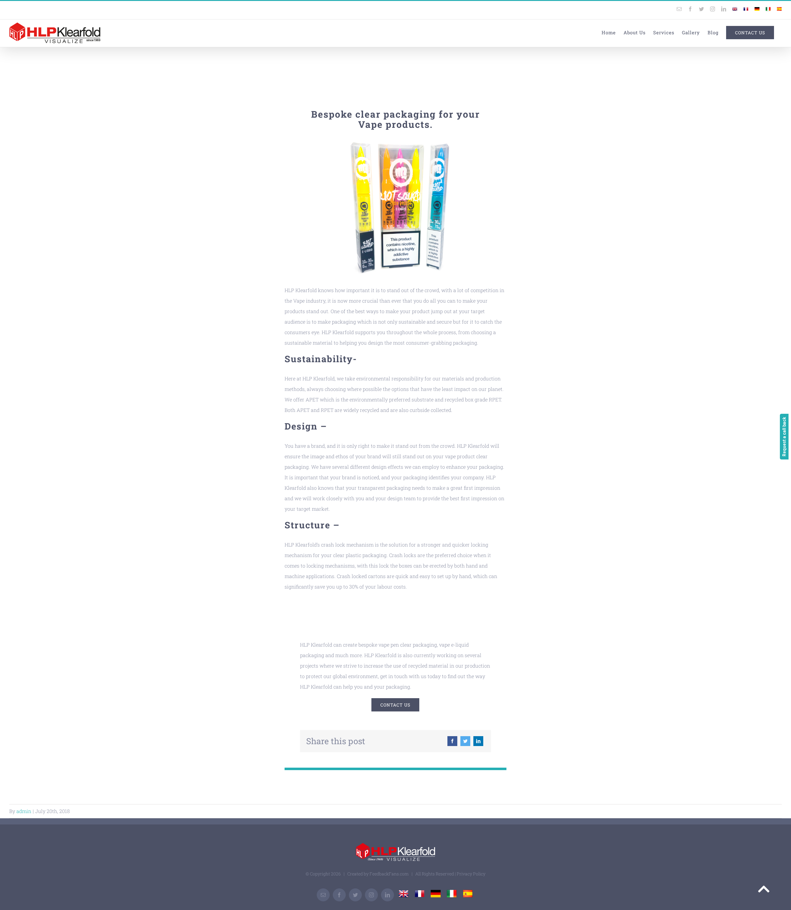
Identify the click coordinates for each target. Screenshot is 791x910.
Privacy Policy (471, 874)
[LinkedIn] (478, 741)
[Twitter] (465, 741)
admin (23, 811)
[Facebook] (452, 741)
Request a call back (784, 436)
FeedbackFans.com (389, 874)
